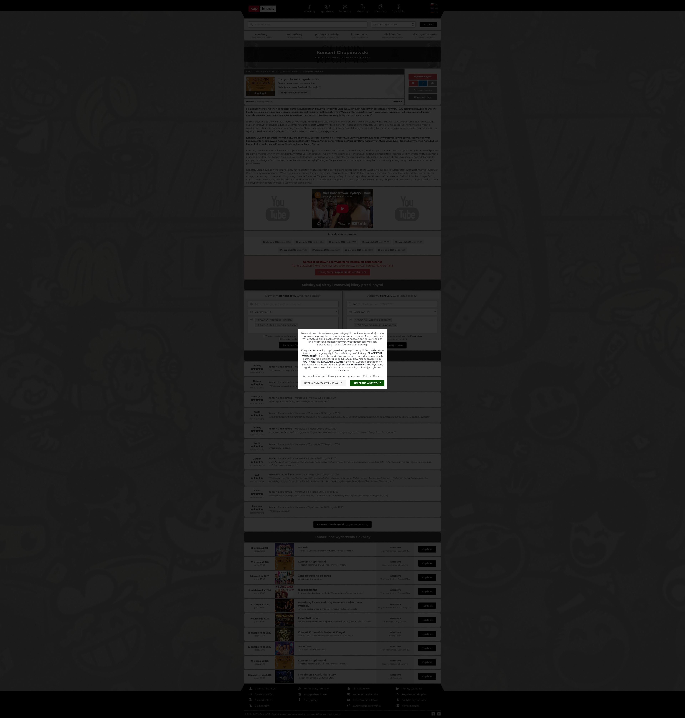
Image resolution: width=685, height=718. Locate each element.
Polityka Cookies (372, 376)
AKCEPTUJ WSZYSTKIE (367, 383)
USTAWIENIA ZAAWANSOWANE (323, 383)
